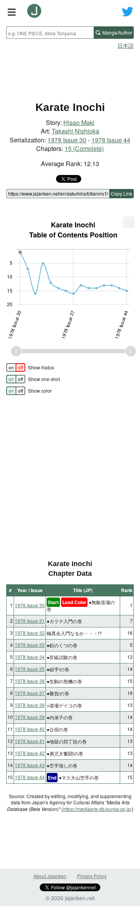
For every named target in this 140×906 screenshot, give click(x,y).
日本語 (125, 45)
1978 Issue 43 (30, 765)
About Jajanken (49, 876)
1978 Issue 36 (30, 680)
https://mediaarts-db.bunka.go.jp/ (97, 809)
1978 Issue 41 (30, 741)
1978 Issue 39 (30, 717)
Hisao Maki (78, 122)
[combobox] (50, 32)
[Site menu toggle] (12, 11)
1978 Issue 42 (30, 753)
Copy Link (121, 193)
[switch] (15, 367)
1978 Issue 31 (30, 620)
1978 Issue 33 (30, 644)
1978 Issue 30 (66, 139)
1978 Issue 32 (30, 632)
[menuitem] (129, 222)
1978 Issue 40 (30, 729)
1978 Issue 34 (30, 656)
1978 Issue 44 (110, 139)
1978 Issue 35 (30, 668)
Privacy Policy (92, 876)
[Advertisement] (70, 72)
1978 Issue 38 (30, 705)
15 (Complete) (84, 148)
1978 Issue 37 (30, 692)
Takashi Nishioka (75, 130)
